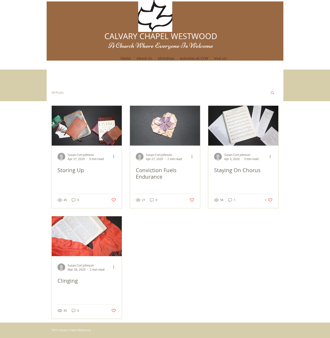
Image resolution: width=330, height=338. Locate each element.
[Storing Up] (87, 126)
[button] (272, 93)
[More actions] (115, 157)
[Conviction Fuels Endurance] (165, 126)
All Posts (57, 93)
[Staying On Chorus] (243, 126)
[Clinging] (87, 236)
